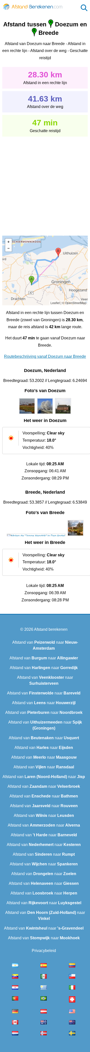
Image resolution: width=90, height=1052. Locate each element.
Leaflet (55, 303)
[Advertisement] (45, 182)
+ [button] (8, 242)
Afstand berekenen (51, 629)
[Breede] (36, 536)
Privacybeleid (44, 950)
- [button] (8, 248)
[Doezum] (27, 414)
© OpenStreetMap (74, 303)
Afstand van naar (44, 658)
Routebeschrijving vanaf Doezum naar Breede (45, 356)
